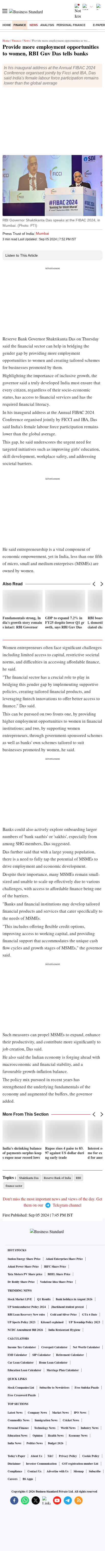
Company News (37, 1412)
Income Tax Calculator (22, 1347)
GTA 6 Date (89, 1314)
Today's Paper (16, 1456)
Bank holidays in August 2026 (74, 1299)
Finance (20, 25)
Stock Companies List (21, 1387)
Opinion (38, 1435)
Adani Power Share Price (23, 1266)
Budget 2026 (55, 1443)
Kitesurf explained (52, 1322)
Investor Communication (41, 1463)
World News (68, 1428)
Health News (55, 1435)
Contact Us (34, 1471)
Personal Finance (71, 25)
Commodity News (18, 1420)
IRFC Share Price (55, 1266)
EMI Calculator (17, 1355)
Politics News (35, 1443)
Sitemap (79, 1471)
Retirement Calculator (70, 1355)
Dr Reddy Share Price (21, 1282)
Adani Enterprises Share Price (64, 1259)
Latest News (15, 1412)
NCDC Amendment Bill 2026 (25, 1330)
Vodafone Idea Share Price (56, 1282)
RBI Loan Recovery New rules (26, 1314)
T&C (50, 1456)
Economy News (78, 1435)
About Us (36, 1456)
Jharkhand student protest (67, 1307)
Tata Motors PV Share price (25, 1274)
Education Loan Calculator (24, 1370)
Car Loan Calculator (21, 1362)
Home (7, 25)
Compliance (15, 1471)
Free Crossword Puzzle (22, 1395)
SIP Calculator (41, 1355)
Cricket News (71, 1420)
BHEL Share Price (59, 1274)
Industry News (89, 1428)
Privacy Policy (68, 1456)
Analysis (47, 25)
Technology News (44, 1428)
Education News (17, 1435)
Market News (60, 1412)
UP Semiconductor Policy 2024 (27, 1307)
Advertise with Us (57, 1471)
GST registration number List (80, 1463)
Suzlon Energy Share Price (24, 1259)
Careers (12, 1479)
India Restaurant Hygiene (64, 1330)
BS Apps (28, 1479)
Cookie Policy (90, 1456)
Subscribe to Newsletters (54, 1387)
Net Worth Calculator (86, 1347)
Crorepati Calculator (54, 1347)
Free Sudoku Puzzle (87, 1387)
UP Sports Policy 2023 (21, 1322)
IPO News (80, 1412)
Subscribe (95, 1471)
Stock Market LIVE (20, 1299)
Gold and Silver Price (63, 1314)
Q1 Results (43, 1299)
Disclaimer (14, 1463)
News (34, 25)
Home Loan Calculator (53, 1362)
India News (14, 1443)
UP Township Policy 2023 (84, 1322)
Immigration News (46, 1420)
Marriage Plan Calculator (63, 1370)
